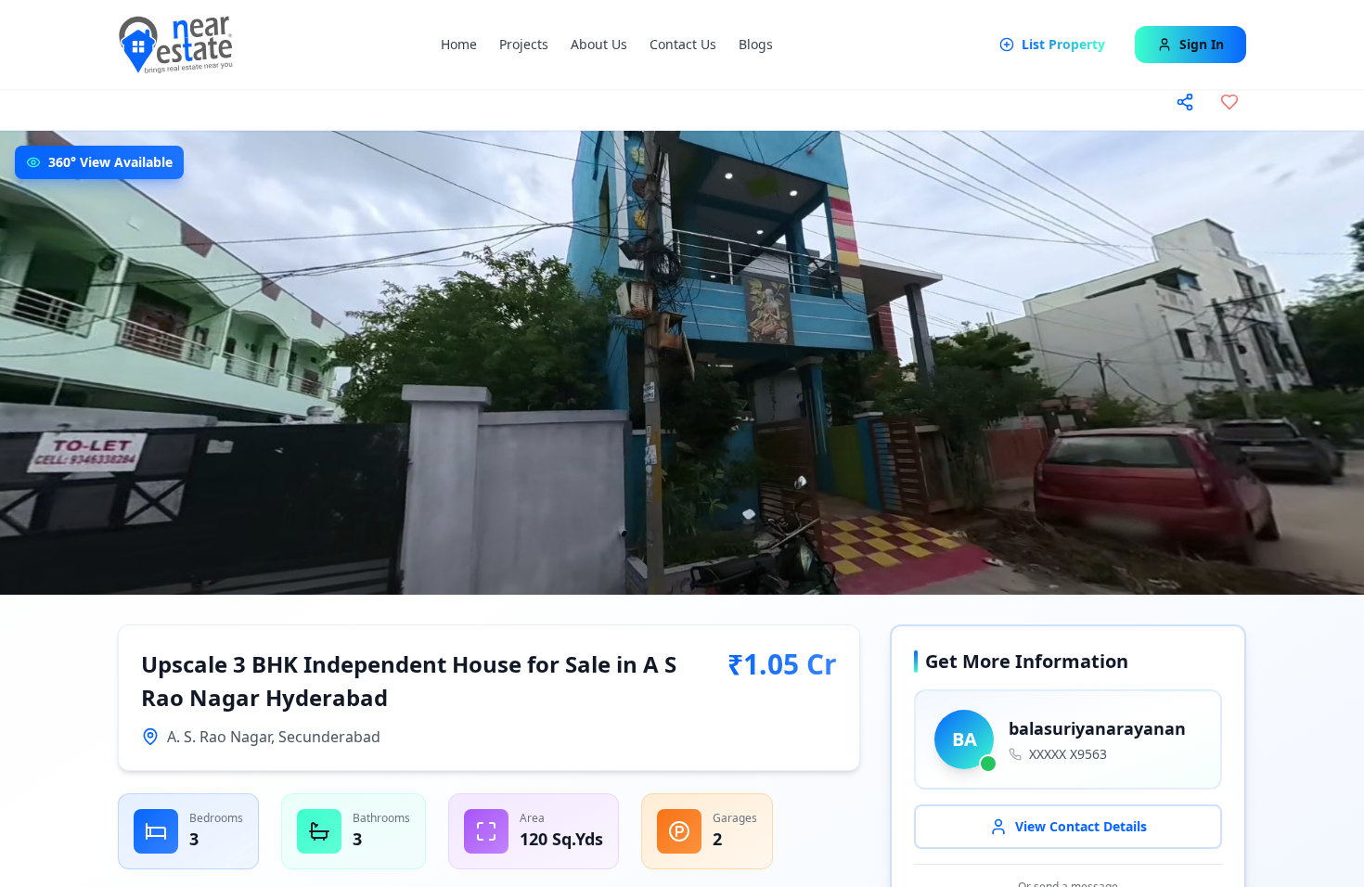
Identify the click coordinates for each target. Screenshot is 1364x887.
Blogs (756, 44)
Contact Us (683, 44)
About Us (599, 44)
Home (459, 44)
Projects (523, 44)
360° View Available (110, 162)
